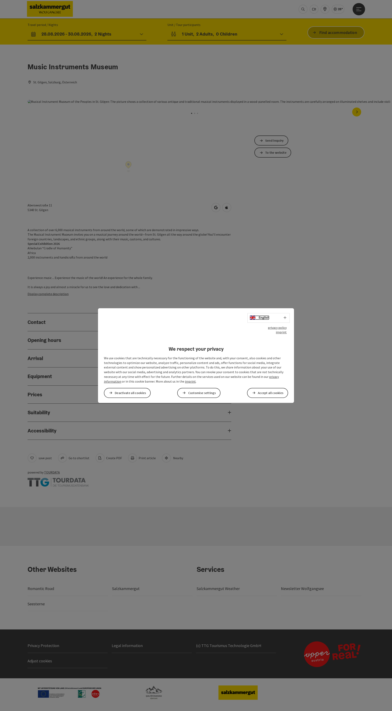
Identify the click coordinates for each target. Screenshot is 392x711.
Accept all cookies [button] (270, 393)
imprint (281, 332)
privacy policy (277, 328)
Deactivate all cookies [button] (130, 393)
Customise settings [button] (202, 393)
